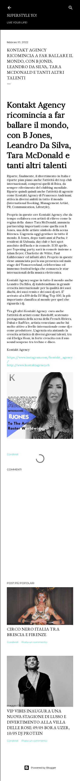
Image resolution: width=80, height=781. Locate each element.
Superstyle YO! (22, 15)
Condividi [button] (12, 454)
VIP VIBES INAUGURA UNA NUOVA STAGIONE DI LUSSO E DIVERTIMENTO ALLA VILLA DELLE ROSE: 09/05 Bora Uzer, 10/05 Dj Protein (38, 722)
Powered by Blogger (43, 767)
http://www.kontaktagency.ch (28, 365)
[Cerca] (70, 7)
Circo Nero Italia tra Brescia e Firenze (33, 631)
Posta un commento (34, 642)
